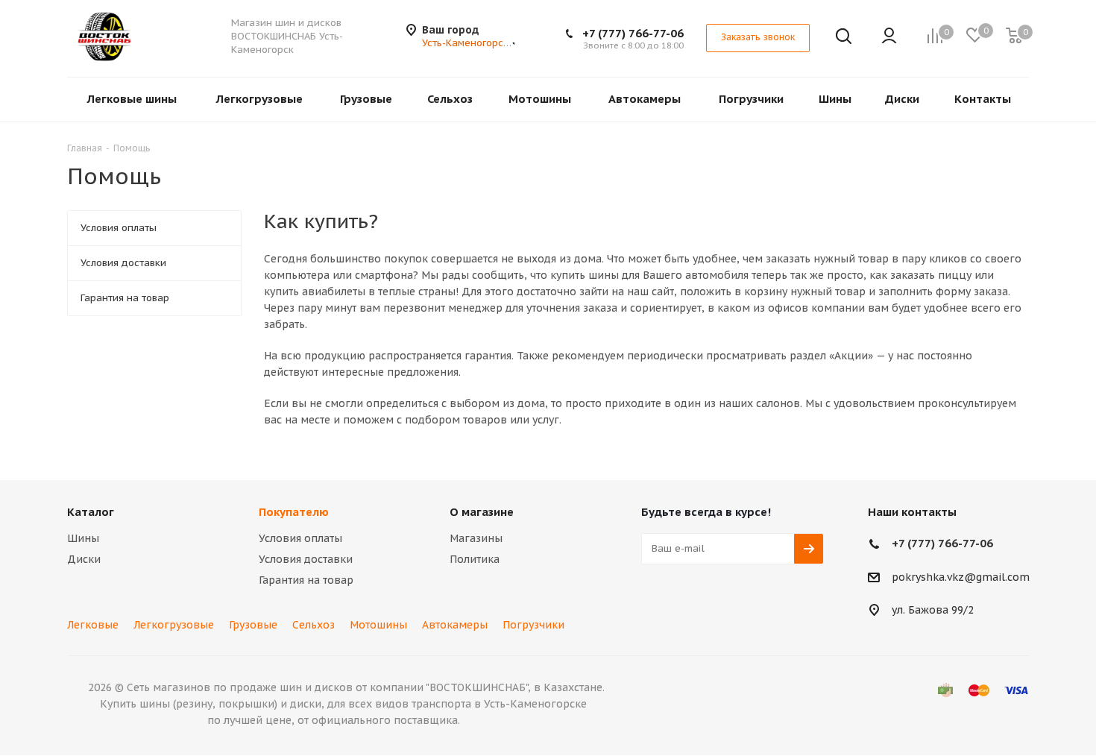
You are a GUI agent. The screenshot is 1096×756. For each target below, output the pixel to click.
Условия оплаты (300, 538)
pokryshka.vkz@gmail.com (961, 577)
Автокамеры (455, 624)
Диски (84, 559)
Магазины (476, 538)
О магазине (482, 512)
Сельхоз (313, 624)
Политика (475, 559)
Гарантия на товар (306, 580)
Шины (83, 538)
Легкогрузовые (173, 624)
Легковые (93, 624)
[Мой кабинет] (889, 36)
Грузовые (253, 624)
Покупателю (294, 512)
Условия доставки (306, 559)
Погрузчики (533, 624)
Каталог (90, 512)
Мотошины (378, 624)
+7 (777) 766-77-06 (633, 33)
